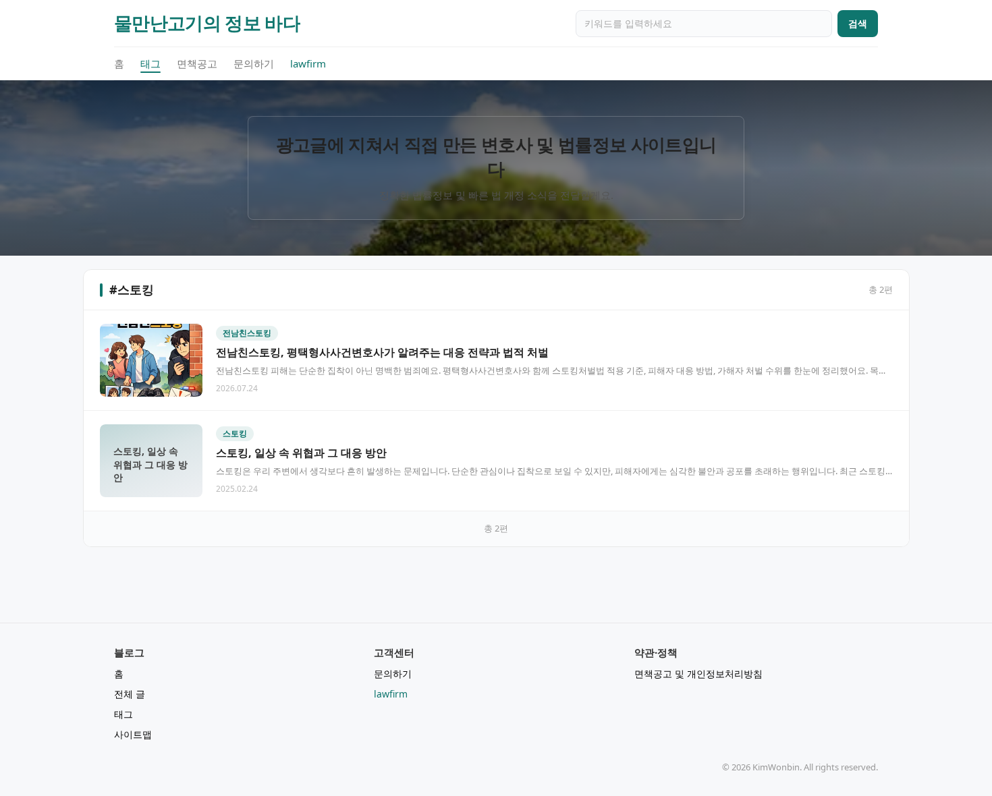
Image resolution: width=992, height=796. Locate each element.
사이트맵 (133, 734)
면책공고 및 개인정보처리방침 (698, 673)
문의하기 (253, 63)
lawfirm (308, 63)
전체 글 (129, 693)
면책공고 (197, 63)
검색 (857, 23)
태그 (150, 63)
